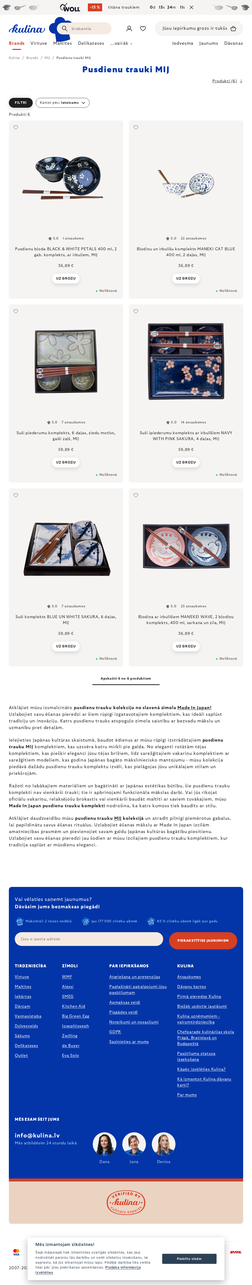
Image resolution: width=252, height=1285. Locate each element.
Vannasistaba (28, 1016)
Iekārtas (23, 997)
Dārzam (22, 1006)
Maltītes (23, 987)
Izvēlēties (44, 1272)
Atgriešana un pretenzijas (134, 977)
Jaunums (208, 43)
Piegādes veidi (123, 1012)
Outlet (21, 1056)
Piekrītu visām (189, 1259)
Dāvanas (233, 43)
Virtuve (22, 977)
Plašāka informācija (123, 1267)
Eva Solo (70, 1056)
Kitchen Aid (73, 1006)
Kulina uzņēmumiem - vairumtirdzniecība (198, 1019)
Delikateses (26, 1046)
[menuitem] (17, 44)
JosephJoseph (75, 1026)
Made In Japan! (194, 708)
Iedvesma (182, 43)
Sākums (22, 1036)
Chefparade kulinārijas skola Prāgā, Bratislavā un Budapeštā (205, 1038)
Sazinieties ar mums (129, 1042)
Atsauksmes (189, 977)
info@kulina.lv (37, 1136)
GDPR (115, 1032)
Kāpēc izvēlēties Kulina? (201, 1069)
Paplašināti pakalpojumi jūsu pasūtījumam (138, 990)
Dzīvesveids (26, 1026)
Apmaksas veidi (124, 1002)
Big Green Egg (75, 1016)
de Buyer (70, 1046)
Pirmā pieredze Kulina (199, 997)
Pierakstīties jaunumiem (203, 940)
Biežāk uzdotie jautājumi (202, 1006)
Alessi (68, 987)
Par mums (187, 1095)
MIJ (118, 818)
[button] (126, 103)
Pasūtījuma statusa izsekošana (196, 1056)
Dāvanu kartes (191, 987)
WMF (67, 977)
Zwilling (69, 1036)
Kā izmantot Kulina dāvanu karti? (204, 1082)
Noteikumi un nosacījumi (133, 1022)
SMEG (68, 997)
